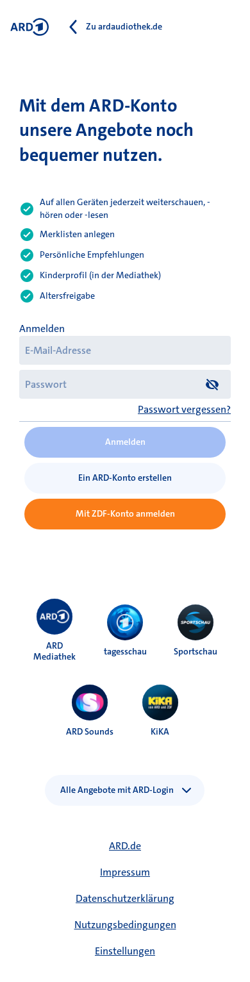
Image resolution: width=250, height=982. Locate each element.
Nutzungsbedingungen (125, 924)
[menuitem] (54, 617)
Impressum (125, 872)
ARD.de (125, 846)
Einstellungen (125, 951)
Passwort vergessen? (184, 409)
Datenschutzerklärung (125, 898)
